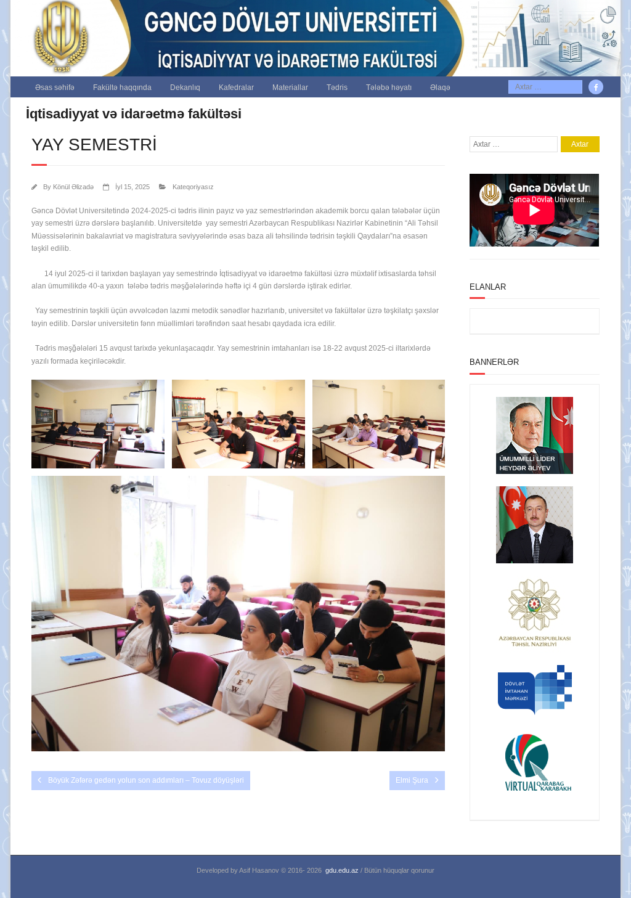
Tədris (337, 87)
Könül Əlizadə (73, 186)
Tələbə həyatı (389, 87)
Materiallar (290, 87)
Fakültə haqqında (122, 87)
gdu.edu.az (342, 870)
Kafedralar (236, 87)
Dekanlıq (185, 87)
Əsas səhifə (55, 87)
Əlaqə (440, 87)
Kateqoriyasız (193, 186)
